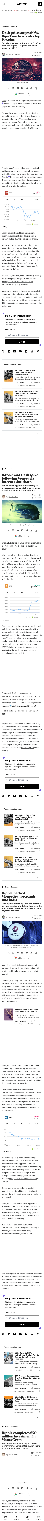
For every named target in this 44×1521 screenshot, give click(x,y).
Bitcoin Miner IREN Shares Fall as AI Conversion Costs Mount (26, 1399)
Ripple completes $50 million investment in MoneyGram (27, 1011)
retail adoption (27, 747)
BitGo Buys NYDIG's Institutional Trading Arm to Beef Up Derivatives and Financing (27, 1356)
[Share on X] (8, 88)
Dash (4, 100)
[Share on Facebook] (22, 88)
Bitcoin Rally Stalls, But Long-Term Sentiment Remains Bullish (25, 372)
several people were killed (13, 653)
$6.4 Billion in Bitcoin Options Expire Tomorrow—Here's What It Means (27, 414)
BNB (33, 10)
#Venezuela (7, 696)
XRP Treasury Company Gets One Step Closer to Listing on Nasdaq (27, 1378)
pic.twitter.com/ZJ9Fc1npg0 (24, 705)
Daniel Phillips (13, 497)
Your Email (10, 330)
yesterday (11, 632)
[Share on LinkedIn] (13, 88)
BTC (3, 10)
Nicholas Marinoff (14, 54)
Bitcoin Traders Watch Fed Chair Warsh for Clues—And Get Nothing (27, 393)
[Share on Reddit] (27, 88)
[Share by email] (18, 88)
